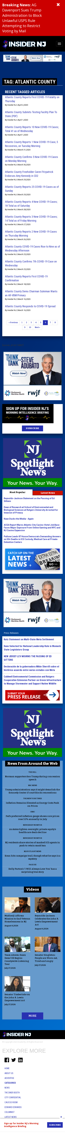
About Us (9, 1073)
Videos (32, 889)
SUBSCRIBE (32, 428)
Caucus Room (11, 1102)
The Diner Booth (12, 1092)
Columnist (10, 1112)
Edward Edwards (13, 1107)
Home (7, 1068)
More (32, 1015)
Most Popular (17, 492)
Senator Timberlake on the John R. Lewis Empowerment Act (17, 997)
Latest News (48, 493)
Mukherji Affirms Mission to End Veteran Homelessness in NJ (17, 918)
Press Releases (11, 632)
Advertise (9, 1078)
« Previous (13, 322)
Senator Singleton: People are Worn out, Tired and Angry (46, 958)
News (7, 1088)
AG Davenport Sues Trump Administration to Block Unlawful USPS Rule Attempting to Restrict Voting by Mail (22, 17)
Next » (37, 327)
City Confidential (13, 1097)
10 (30, 327)
